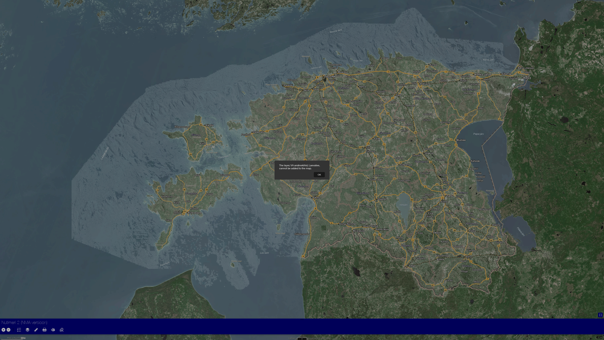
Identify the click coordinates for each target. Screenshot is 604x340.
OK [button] (319, 174)
